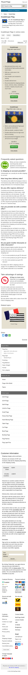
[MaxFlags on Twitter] (19, 645)
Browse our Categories (14, 10)
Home (4, 379)
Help (3, 636)
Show (2, 41)
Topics (4, 387)
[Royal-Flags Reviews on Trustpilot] (5, 582)
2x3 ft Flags (5, 400)
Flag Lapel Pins (6, 442)
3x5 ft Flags (5, 397)
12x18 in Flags (6, 408)
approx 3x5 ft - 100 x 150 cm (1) (10, 351)
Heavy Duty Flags (7, 416)
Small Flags (5, 412)
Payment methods (7, 641)
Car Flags (5, 427)
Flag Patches (5, 438)
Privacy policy (6, 631)
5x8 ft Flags (5, 404)
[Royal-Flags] (7, 2)
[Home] (1, 14)
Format (4, 367)
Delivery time (5, 643)
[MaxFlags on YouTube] (16, 648)
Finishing (4, 360)
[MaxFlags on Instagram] (22, 645)
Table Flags (5, 423)
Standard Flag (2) (7, 357)
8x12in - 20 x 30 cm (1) (8, 353)
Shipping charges (7, 638)
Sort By (25, 41)
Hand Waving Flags (7, 419)
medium (8, 35)
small (3, 35)
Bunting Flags (6, 435)
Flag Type (5, 355)
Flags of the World (7, 383)
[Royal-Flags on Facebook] (16, 645)
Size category (6, 370)
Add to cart (14, 96)
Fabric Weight (6, 365)
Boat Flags (5, 431)
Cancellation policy (7, 646)
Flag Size (5, 349)
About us (4, 619)
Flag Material (5, 362)
